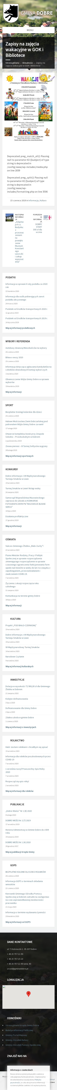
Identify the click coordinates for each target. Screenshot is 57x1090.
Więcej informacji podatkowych (20, 328)
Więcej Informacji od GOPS (18, 922)
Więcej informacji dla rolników (19, 791)
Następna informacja (19, 216)
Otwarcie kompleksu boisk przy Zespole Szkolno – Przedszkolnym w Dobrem (25, 435)
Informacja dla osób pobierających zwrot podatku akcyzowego (25, 298)
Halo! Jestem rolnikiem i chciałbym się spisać (27, 747)
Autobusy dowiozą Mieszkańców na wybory (26, 347)
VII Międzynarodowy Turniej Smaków (22, 647)
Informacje (33, 200)
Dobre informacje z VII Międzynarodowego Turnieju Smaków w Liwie (25, 477)
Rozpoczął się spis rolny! (17, 781)
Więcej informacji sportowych (19, 456)
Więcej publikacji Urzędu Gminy (20, 851)
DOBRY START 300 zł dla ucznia (37, 228)
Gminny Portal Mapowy (16, 1035)
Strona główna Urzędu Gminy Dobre (22, 1025)
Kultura (43, 200)
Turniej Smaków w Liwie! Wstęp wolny (23, 488)
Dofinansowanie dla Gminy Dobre (21, 708)
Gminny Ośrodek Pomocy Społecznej (23, 1044)
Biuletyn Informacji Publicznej (19, 1030)
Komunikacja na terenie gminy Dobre (23, 595)
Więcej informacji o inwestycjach (21, 727)
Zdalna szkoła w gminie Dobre (20, 717)
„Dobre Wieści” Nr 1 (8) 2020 (19, 811)
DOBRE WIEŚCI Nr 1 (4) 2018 (18, 842)
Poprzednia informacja (37, 218)
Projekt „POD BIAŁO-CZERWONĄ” (21, 625)
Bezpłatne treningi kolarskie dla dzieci (24, 412)
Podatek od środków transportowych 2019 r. (27, 318)
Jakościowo (50, 1082)
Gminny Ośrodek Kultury (17, 1040)
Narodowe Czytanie (15, 656)
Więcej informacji (14, 391)
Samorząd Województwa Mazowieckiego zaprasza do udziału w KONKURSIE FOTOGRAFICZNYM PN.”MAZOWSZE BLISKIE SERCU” (26, 502)
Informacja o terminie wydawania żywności (26, 912)
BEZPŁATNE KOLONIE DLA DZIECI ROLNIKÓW (26, 871)
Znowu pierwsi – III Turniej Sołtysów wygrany (27, 446)
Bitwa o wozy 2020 (14, 357)
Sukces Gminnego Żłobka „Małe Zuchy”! (24, 546)
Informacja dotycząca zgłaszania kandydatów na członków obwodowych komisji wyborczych (28, 368)
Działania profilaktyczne (17, 516)
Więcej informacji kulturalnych (19, 666)
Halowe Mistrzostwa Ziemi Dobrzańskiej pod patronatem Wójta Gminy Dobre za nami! (27, 423)
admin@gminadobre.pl (45, 1079)
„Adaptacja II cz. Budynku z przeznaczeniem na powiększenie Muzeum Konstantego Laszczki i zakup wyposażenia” (19, 241)
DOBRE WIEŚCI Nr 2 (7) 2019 (18, 820)
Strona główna (12, 62)
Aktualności (27, 62)
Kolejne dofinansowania (17, 698)
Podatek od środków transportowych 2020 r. (27, 309)
